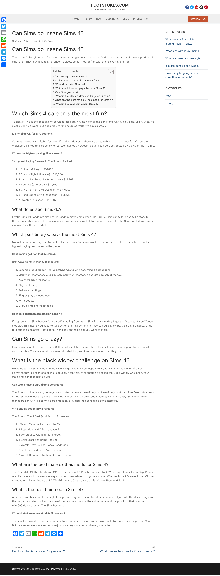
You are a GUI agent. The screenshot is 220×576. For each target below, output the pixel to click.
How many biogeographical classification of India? (182, 75)
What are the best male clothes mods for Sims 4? (84, 99)
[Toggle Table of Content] (109, 72)
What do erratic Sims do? (70, 84)
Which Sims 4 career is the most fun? (77, 80)
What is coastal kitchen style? (183, 58)
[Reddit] (4, 45)
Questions (47, 41)
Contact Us (198, 19)
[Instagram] (201, 7)
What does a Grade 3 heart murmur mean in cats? (182, 41)
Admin (17, 41)
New (168, 95)
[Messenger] (4, 58)
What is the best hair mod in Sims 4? (76, 103)
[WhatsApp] (4, 39)
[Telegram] (4, 52)
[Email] (4, 33)
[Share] (4, 65)
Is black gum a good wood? (182, 65)
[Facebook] (187, 7)
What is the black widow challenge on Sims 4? (82, 96)
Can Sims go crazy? (66, 92)
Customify (70, 568)
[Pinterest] (206, 7)
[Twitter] (192, 7)
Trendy (169, 103)
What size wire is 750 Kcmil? (182, 51)
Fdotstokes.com (110, 5)
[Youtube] (196, 7)
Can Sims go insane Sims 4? (71, 76)
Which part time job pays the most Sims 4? (80, 88)
